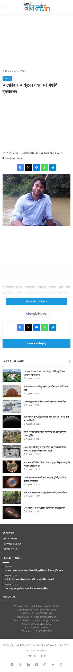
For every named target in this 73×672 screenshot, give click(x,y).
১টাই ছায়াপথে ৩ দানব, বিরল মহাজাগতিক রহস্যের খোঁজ (44, 507)
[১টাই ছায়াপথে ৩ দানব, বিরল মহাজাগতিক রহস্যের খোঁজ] (12, 512)
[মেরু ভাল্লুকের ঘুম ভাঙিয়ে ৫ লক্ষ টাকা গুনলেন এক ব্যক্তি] (12, 406)
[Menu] (4, 8)
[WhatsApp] (44, 167)
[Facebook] (20, 167)
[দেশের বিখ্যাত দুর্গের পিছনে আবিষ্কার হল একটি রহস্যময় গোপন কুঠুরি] (12, 436)
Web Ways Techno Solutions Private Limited (40, 645)
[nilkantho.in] (36, 6)
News (16, 71)
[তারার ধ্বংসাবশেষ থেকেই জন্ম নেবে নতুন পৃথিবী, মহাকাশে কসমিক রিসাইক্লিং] (12, 482)
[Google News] (36, 314)
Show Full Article (36, 301)
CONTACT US (10, 549)
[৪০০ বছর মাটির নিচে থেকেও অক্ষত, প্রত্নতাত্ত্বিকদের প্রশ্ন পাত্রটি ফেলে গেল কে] (12, 466)
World (24, 71)
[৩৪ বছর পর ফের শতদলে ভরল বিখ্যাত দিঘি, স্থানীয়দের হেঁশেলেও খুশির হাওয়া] (12, 375)
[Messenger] (36, 167)
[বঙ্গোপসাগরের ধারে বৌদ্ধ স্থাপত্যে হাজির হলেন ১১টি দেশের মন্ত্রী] (12, 391)
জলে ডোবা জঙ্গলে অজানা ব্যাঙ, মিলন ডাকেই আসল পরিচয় (45, 492)
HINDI (42, 656)
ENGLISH (32, 656)
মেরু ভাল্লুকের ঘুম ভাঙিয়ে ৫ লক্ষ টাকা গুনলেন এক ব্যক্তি (45, 401)
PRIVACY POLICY (12, 543)
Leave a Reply (36, 343)
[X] (28, 167)
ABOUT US (8, 533)
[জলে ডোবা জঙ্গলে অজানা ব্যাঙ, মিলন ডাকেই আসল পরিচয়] (12, 497)
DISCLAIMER (10, 538)
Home (8, 71)
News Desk (12, 153)
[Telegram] (52, 167)
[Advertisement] (36, 41)
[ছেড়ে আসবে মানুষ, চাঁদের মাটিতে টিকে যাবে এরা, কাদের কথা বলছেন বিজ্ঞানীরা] (12, 421)
